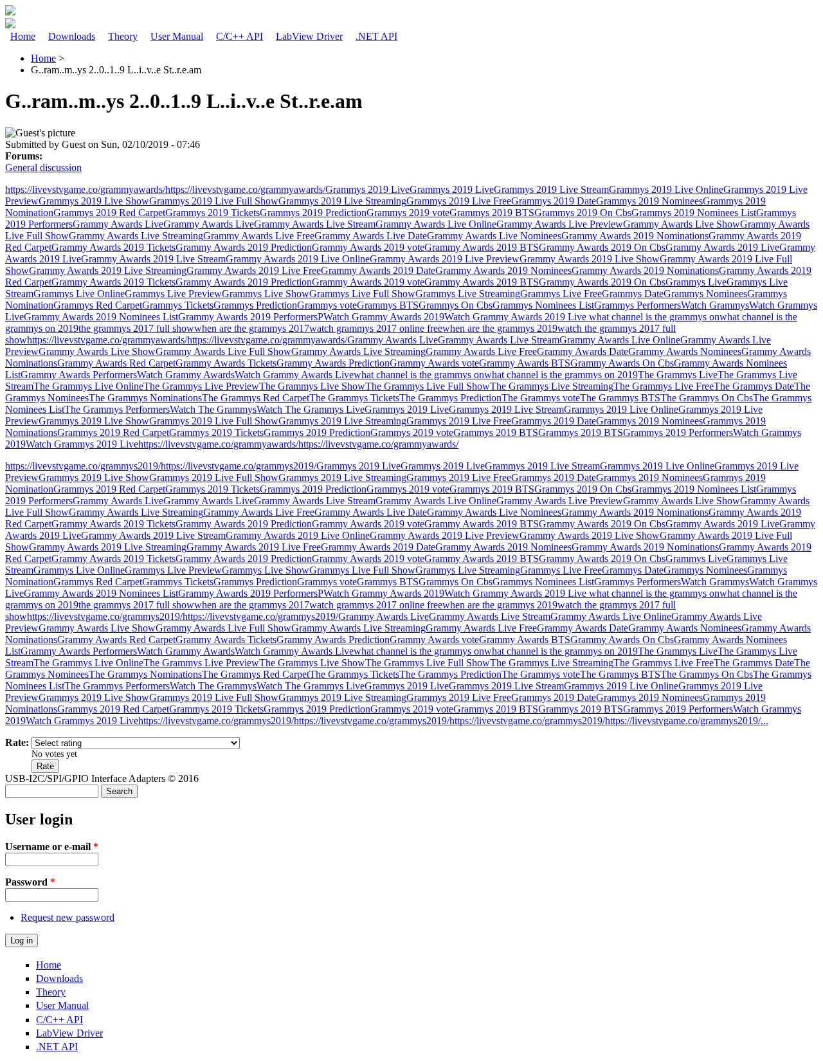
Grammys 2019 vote (407, 212)
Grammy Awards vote (434, 363)
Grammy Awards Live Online (435, 224)
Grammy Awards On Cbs (622, 363)
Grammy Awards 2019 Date (378, 270)
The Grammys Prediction (450, 397)
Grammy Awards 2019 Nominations (635, 235)
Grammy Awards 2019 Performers (248, 316)
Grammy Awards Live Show (681, 224)
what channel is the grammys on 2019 (561, 374)
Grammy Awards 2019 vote (368, 247)
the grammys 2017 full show (136, 328)
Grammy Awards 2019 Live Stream (153, 258)
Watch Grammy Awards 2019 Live (516, 316)
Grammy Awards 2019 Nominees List (101, 316)
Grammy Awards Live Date (370, 235)
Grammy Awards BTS (524, 363)
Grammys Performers (637, 305)
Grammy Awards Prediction (333, 363)
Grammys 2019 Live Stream (551, 189)
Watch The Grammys (213, 409)
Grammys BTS (388, 305)
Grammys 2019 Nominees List (693, 212)
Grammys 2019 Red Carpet (109, 212)
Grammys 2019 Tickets (212, 212)
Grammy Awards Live (118, 224)
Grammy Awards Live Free (258, 235)
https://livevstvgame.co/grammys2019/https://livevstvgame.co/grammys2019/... (608, 720)
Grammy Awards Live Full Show (223, 351)
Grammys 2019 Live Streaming (342, 200)
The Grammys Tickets (354, 397)
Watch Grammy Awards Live (294, 374)
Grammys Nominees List (543, 305)
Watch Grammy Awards (186, 374)
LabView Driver (309, 36)
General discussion (43, 167)
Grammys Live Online (79, 293)
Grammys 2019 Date (553, 200)
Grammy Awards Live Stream (314, 224)
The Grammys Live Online (88, 386)
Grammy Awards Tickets (226, 363)
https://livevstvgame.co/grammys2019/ (83, 465)
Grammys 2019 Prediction (313, 212)
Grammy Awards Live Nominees (494, 235)
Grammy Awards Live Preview (559, 224)
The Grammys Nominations (145, 397)
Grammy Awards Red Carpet (116, 363)
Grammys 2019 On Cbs (582, 212)
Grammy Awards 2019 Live (722, 247)
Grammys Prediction (255, 305)
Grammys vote (327, 305)
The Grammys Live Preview (201, 386)
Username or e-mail (51, 846)
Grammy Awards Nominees (684, 351)
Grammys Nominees (705, 293)
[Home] (10, 11)
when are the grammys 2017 (251, 328)
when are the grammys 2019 (499, 328)
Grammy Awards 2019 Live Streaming (107, 270)
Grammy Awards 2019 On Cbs (602, 247)
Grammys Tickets (177, 305)
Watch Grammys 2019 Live (82, 444)
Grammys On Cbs (456, 305)
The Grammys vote (541, 397)
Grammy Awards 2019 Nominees (503, 270)
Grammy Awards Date (582, 351)
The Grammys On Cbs (706, 397)
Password (30, 882)
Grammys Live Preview (173, 293)
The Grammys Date (754, 386)
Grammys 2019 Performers (678, 432)
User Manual (176, 36)
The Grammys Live (678, 374)
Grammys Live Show (265, 293)
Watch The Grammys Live (311, 409)
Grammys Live (696, 282)
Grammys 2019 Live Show (94, 200)
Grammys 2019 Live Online (666, 189)
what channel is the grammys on (654, 316)
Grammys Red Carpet (97, 305)
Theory (123, 36)
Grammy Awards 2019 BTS (481, 247)
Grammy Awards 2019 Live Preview (445, 258)
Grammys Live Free (561, 293)
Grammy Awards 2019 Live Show (590, 258)
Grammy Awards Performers (79, 374)
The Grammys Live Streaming (551, 386)
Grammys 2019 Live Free (458, 200)
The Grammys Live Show (312, 386)
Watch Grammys (715, 305)
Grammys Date (633, 293)
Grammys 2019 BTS (491, 212)
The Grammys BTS (620, 397)
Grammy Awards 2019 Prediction (244, 247)
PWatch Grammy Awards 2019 (381, 316)
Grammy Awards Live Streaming (136, 235)
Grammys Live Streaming (467, 293)
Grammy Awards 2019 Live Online (298, 258)
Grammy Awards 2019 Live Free (253, 270)
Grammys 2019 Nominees (649, 200)
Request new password (67, 917)
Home (22, 36)
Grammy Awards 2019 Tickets (113, 247)
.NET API (376, 36)
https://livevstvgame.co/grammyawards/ (85, 189)
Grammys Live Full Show (362, 293)
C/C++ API (239, 36)
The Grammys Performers (117, 409)
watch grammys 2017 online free (375, 328)
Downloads (71, 36)
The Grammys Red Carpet (255, 397)
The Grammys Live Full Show (427, 386)
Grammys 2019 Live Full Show (213, 200)
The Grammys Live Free (663, 386)
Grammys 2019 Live (367, 189)
